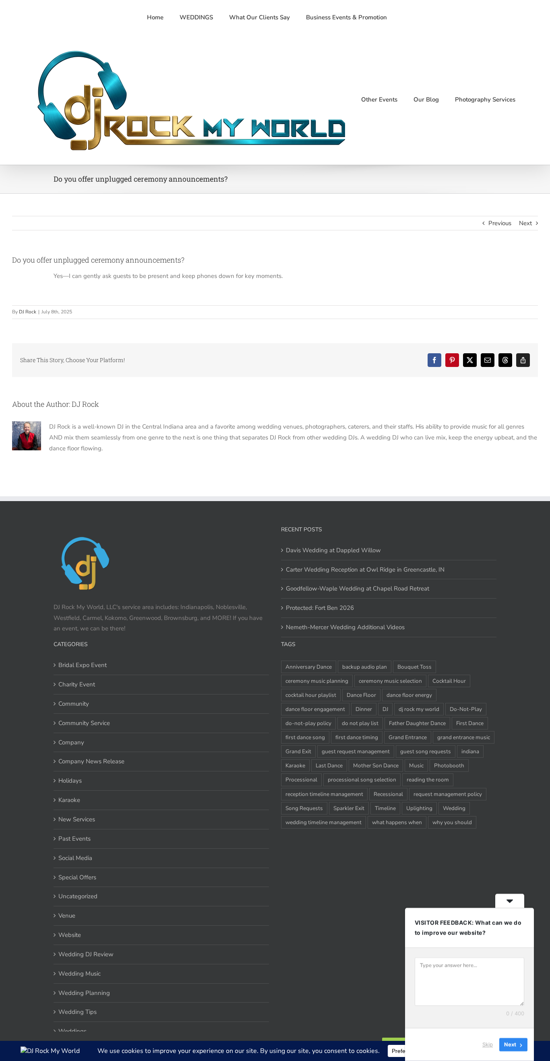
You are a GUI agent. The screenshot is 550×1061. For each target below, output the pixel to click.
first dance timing (356, 737)
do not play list (360, 723)
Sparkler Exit (348, 808)
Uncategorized (77, 896)
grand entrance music (463, 737)
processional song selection (362, 779)
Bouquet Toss (414, 667)
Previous (499, 223)
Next (525, 223)
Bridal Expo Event (82, 665)
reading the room (428, 779)
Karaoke (69, 800)
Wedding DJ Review (86, 954)
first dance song (305, 737)
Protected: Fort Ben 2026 (320, 608)
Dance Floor (361, 695)
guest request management (356, 751)
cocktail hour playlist (310, 695)
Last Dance (329, 765)
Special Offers (77, 877)
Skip (487, 1044)
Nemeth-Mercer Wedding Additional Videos (345, 627)
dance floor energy (409, 695)
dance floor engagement (315, 709)
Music (416, 765)
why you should (452, 822)
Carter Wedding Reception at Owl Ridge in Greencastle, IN (365, 570)
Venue (66, 916)
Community (73, 704)
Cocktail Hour (449, 681)
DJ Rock (27, 312)
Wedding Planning (84, 993)
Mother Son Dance (376, 765)
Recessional (388, 794)
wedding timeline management (323, 822)
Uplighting (419, 808)
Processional (301, 779)
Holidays (70, 781)
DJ (385, 709)
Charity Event (76, 684)
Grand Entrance (408, 737)
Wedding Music (79, 974)
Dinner (364, 709)
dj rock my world (419, 709)
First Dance (470, 723)
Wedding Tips (77, 1012)
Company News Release (91, 761)
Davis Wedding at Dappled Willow (333, 550)
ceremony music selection (390, 681)
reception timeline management (324, 794)
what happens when (397, 822)
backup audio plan (364, 667)
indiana (470, 751)
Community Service (84, 723)
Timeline (385, 808)
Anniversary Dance (308, 667)
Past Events (74, 839)
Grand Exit (298, 751)
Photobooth (449, 765)
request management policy (448, 794)
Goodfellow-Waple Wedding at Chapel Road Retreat (357, 588)
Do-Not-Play (466, 709)
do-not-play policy (308, 723)
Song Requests (304, 808)
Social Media (75, 858)
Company (71, 742)
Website (69, 935)
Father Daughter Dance (417, 723)
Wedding (454, 808)
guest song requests (425, 751)
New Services (76, 819)
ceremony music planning (316, 681)
